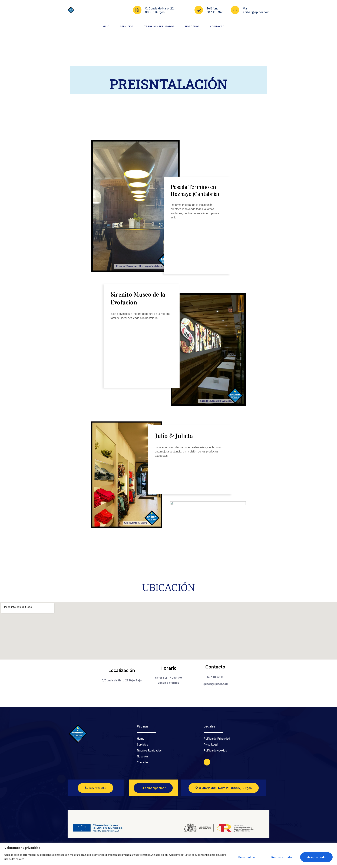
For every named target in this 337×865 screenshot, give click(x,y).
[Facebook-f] (207, 762)
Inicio (106, 26)
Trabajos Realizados (159, 26)
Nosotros (192, 26)
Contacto (217, 26)
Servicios (127, 26)
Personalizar (247, 857)
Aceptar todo (316, 857)
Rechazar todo (281, 857)
